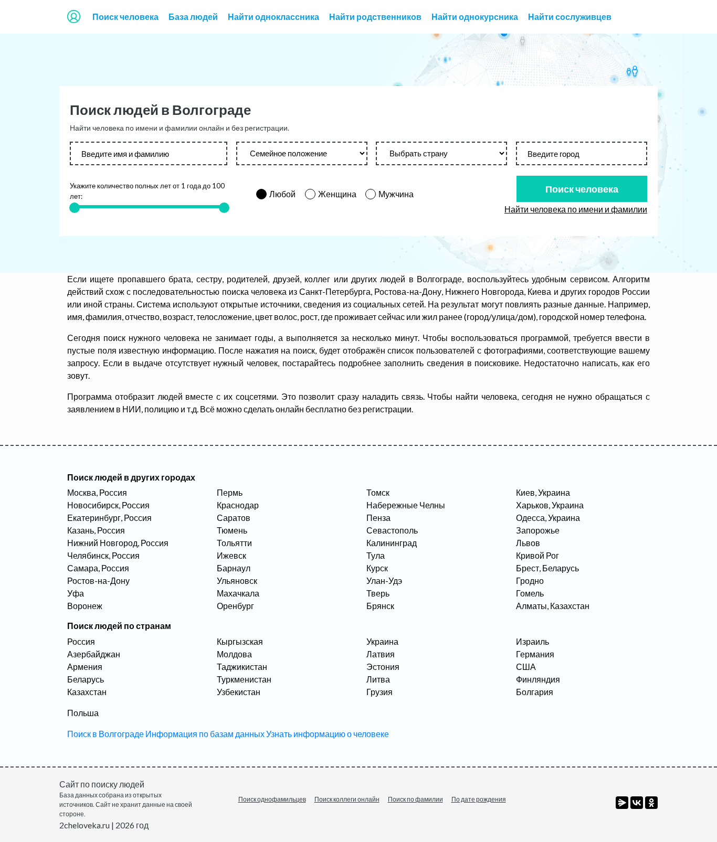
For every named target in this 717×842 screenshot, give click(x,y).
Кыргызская (240, 641)
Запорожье (538, 530)
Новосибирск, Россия (108, 505)
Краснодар (238, 505)
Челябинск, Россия (103, 555)
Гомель (530, 593)
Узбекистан (238, 692)
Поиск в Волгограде (105, 734)
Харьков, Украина (550, 505)
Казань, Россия (96, 530)
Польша (83, 713)
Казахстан (87, 692)
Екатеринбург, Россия (109, 518)
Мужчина (396, 194)
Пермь (229, 492)
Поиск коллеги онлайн (346, 799)
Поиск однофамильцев (272, 799)
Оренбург (235, 606)
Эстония (382, 667)
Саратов (233, 518)
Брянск (380, 606)
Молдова (234, 654)
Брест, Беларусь (547, 568)
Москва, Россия (97, 492)
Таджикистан (242, 667)
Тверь (377, 593)
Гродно (530, 580)
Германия (535, 654)
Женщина (337, 194)
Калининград (391, 543)
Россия (81, 641)
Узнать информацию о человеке (327, 734)
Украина (382, 641)
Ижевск (231, 555)
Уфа (75, 593)
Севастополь (392, 530)
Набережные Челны (405, 505)
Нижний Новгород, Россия (117, 543)
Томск (377, 492)
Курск (377, 568)
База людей (193, 17)
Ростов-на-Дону (98, 580)
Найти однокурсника (474, 17)
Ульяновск (237, 580)
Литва (378, 679)
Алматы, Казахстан (552, 606)
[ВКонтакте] (636, 802)
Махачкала (238, 593)
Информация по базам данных (205, 734)
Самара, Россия (98, 568)
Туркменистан (244, 679)
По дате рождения (478, 799)
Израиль (532, 641)
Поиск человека (125, 17)
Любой (282, 194)
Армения (84, 667)
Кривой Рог (537, 555)
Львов (528, 543)
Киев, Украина (543, 492)
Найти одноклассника (273, 17)
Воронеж (84, 606)
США (526, 667)
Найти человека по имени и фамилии (575, 209)
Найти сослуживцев (569, 17)
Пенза (378, 518)
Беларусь (85, 679)
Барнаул (233, 568)
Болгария (534, 692)
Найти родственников (375, 17)
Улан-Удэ (384, 580)
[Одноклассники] (651, 802)
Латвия (380, 654)
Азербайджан (93, 654)
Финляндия (538, 679)
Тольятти (234, 543)
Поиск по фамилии (415, 799)
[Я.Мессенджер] (622, 802)
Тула (375, 555)
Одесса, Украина (548, 518)
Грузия (379, 692)
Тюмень (232, 530)
